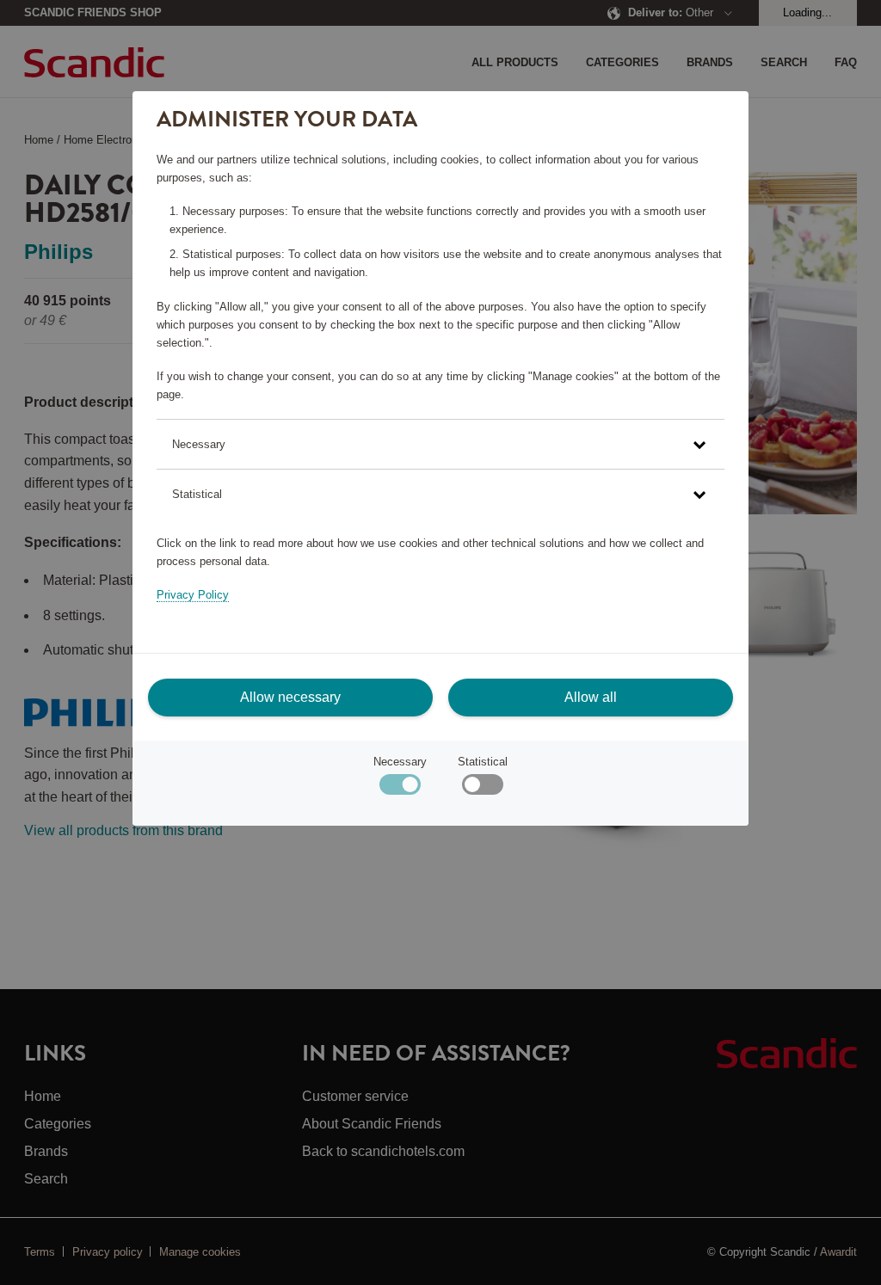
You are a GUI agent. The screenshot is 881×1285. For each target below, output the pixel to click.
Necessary (400, 761)
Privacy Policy (193, 594)
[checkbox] (482, 788)
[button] (440, 444)
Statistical (483, 761)
